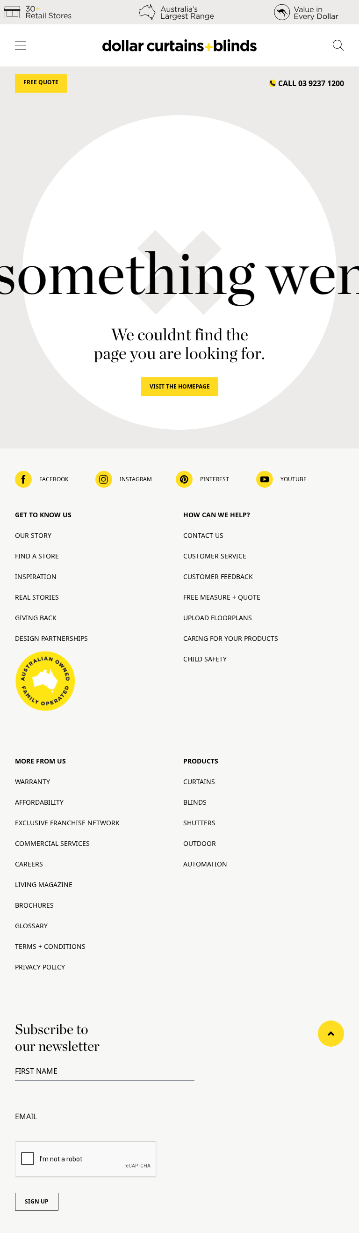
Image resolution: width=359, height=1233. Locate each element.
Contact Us (203, 535)
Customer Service (214, 555)
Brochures (34, 905)
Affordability (39, 802)
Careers (29, 863)
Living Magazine (43, 884)
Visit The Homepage (180, 386)
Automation (205, 863)
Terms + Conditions (50, 946)
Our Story (33, 535)
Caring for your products (230, 638)
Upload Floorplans (217, 617)
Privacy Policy (40, 966)
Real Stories (37, 597)
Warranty (32, 781)
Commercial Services (52, 843)
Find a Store (37, 555)
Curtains (199, 781)
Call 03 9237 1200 (311, 83)
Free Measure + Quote (221, 597)
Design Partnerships (51, 638)
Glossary (31, 925)
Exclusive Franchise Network (67, 822)
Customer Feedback (218, 576)
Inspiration (36, 576)
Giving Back (36, 617)
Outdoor (199, 843)
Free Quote (40, 82)
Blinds (195, 802)
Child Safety (205, 658)
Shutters (199, 822)
